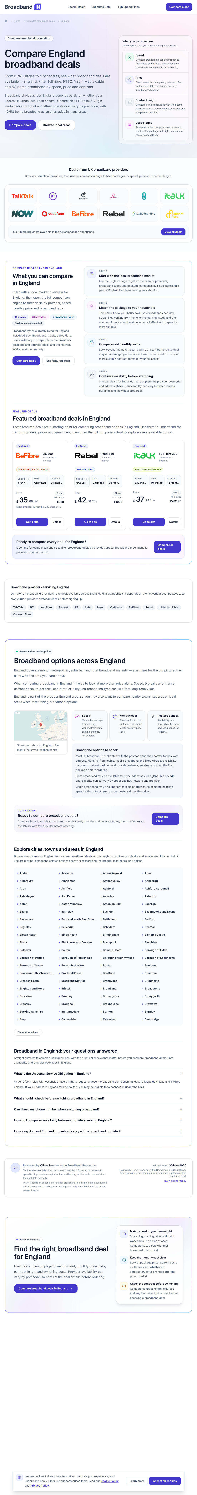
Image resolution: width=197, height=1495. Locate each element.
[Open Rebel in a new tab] (86, 456)
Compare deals (20, 125)
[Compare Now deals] (22, 214)
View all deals (173, 231)
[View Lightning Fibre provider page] (144, 214)
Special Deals (76, 6)
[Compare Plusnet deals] (114, 196)
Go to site (32, 521)
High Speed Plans (128, 6)
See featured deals (58, 360)
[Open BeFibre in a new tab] (27, 456)
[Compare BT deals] (53, 196)
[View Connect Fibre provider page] (174, 214)
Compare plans (179, 6)
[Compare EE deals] (144, 196)
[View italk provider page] (174, 196)
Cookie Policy (110, 1481)
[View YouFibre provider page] (83, 196)
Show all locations (28, 1032)
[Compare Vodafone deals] (53, 214)
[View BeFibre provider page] (83, 214)
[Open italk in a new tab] (144, 456)
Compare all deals (166, 546)
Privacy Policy (39, 1485)
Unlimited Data (101, 6)
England (65, 20)
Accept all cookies (165, 1481)
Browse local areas (57, 125)
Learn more (136, 1481)
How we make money (174, 1180)
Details (57, 521)
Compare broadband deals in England (43, 1288)
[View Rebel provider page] (114, 214)
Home (17, 20)
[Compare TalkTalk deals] (22, 196)
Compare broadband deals (40, 20)
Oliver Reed (47, 1165)
